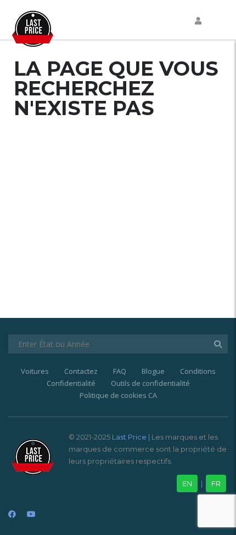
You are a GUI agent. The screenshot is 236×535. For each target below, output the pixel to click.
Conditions (198, 371)
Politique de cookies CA (118, 395)
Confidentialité (71, 383)
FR (216, 483)
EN (187, 483)
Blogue (153, 371)
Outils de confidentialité (150, 383)
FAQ (119, 371)
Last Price (128, 436)
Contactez (81, 371)
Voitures (35, 371)
